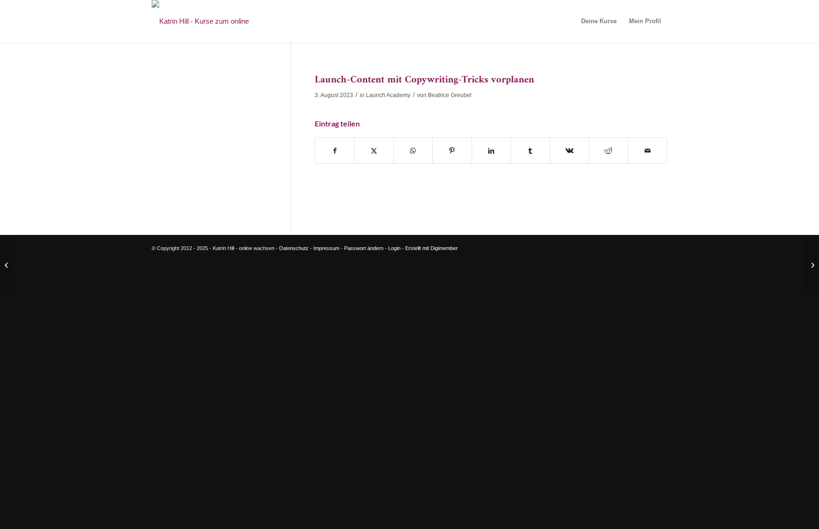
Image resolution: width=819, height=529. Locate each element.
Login (394, 248)
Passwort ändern (363, 248)
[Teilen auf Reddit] (608, 151)
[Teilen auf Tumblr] (530, 151)
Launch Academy (388, 95)
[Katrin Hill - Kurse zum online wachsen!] (216, 21)
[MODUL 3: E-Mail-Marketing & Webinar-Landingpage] (7, 265)
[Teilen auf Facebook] (334, 151)
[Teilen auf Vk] (569, 151)
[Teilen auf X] (374, 151)
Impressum (326, 248)
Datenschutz (294, 248)
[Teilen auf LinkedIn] (491, 151)
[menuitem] (599, 21)
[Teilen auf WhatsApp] (413, 151)
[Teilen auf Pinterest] (452, 151)
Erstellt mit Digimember (431, 248)
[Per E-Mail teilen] (647, 151)
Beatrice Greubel (450, 95)
